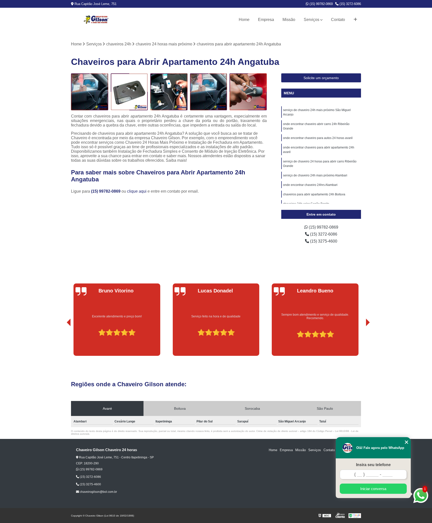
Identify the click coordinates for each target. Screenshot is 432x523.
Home (244, 19)
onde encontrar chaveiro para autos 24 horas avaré (318, 138)
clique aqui (136, 191)
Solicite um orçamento (321, 78)
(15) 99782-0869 (320, 4)
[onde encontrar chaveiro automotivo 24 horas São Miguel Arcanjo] (89, 92)
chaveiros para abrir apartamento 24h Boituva (314, 194)
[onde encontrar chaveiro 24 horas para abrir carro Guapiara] (208, 92)
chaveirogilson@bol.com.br (98, 492)
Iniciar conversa (373, 489)
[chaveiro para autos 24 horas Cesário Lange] (248, 92)
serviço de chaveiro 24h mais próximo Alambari (315, 175)
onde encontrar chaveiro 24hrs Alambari (310, 185)
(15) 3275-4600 (323, 241)
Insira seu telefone (373, 465)
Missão (288, 19)
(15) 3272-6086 (349, 4)
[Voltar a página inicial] (96, 20)
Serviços (311, 19)
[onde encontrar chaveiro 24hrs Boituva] (169, 92)
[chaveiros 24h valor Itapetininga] (129, 92)
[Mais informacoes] (355, 20)
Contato (338, 19)
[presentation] (62, 341)
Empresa (266, 19)
